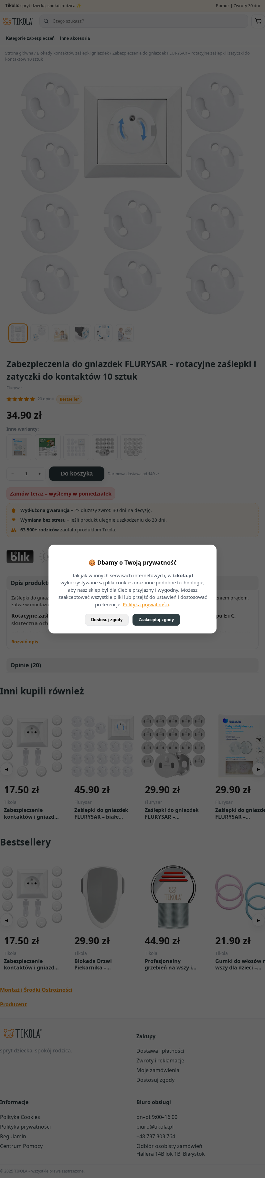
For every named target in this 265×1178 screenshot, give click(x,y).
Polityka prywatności (146, 604)
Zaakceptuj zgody (156, 619)
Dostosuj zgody (106, 619)
